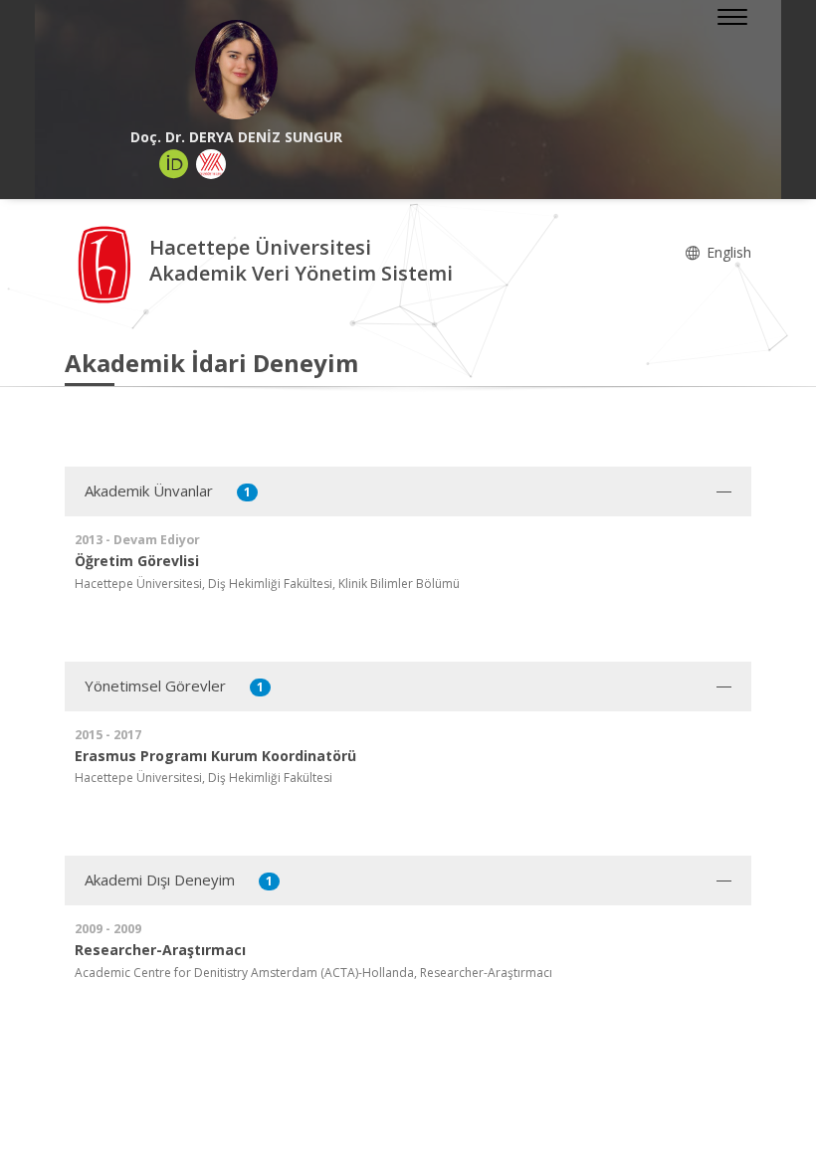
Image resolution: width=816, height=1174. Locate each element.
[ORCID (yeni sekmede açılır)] (174, 164)
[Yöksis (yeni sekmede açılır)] (211, 164)
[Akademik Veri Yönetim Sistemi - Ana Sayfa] (107, 263)
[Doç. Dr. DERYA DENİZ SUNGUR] (236, 69)
